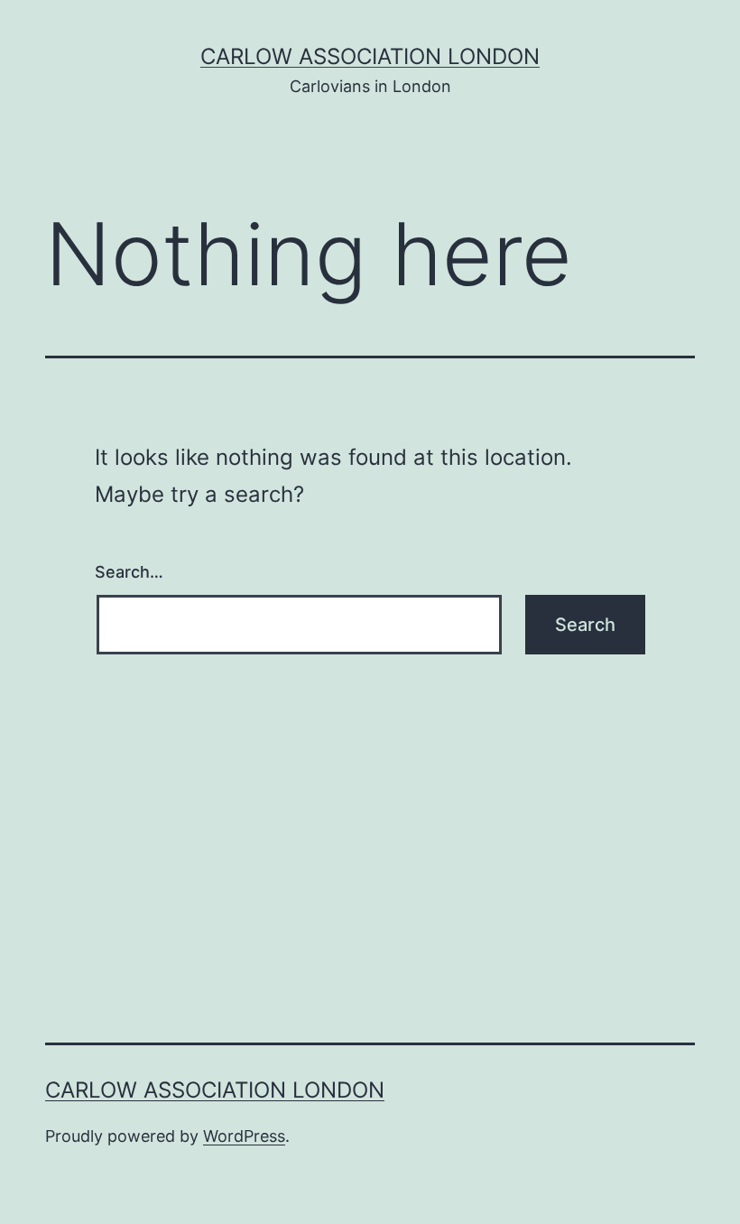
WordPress (244, 1136)
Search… (129, 571)
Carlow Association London (370, 56)
